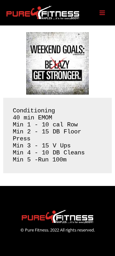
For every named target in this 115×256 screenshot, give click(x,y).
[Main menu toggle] (102, 12)
